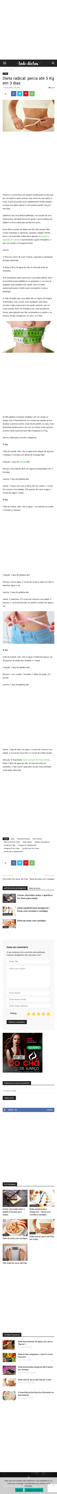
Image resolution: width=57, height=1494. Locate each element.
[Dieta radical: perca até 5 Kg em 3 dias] (42, 1226)
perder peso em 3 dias (31, 848)
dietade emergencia (42, 842)
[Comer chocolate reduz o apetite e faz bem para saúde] (9, 898)
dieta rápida (27, 842)
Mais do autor (35, 888)
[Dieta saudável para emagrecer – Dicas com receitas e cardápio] (9, 911)
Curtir (49, 1110)
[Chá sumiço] (22, 1072)
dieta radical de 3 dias (12, 842)
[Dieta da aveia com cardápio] (9, 923)
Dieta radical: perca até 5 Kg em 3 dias (34, 1380)
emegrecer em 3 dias (12, 848)
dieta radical (37, 839)
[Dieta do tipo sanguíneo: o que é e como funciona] (9, 1357)
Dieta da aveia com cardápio (42, 879)
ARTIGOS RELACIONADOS (15, 888)
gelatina (22, 462)
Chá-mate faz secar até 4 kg (15, 879)
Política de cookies (34, 1490)
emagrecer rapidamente (27, 845)
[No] (53, 1485)
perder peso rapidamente (13, 851)
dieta (12, 839)
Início (5, 69)
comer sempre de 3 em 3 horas (36, 760)
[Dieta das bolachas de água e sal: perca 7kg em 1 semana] (9, 1345)
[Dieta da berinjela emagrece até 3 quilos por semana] (9, 1370)
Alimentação (7, 914)
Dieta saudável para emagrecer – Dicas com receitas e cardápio (40, 1212)
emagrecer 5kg (9, 845)
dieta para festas (23, 839)
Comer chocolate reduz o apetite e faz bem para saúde (14, 1212)
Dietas (11, 69)
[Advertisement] (28, 29)
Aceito (19, 1490)
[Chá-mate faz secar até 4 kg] (15, 1252)
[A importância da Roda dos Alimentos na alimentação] (9, 1395)
